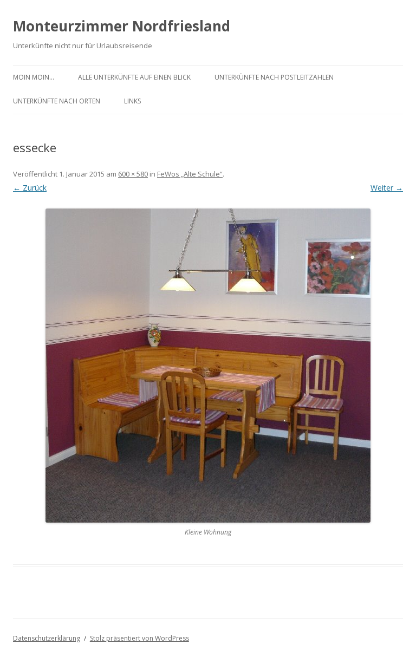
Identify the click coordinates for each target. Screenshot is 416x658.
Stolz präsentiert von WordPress (139, 638)
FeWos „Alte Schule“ (190, 174)
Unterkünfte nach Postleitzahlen (274, 77)
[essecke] (208, 366)
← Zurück (30, 188)
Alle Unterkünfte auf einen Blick (134, 77)
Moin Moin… (33, 77)
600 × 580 (133, 174)
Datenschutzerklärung (46, 638)
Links (132, 101)
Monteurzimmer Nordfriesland (121, 26)
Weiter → (386, 188)
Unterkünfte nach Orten (56, 101)
